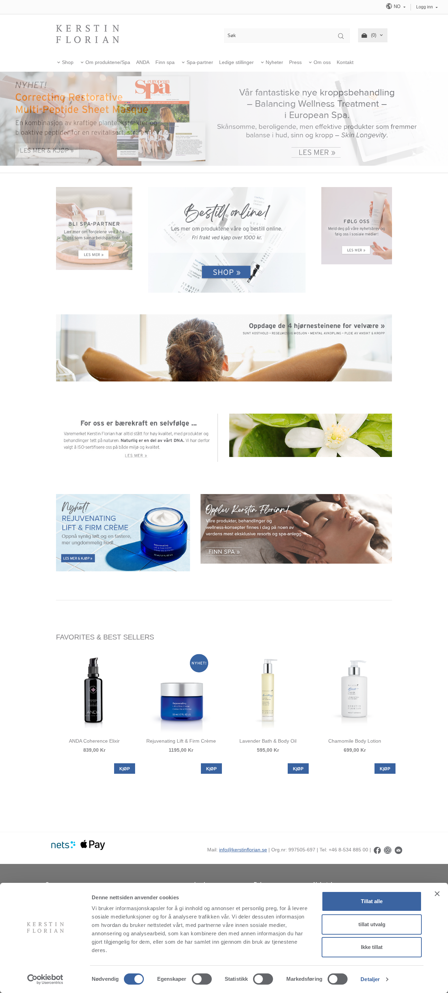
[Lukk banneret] (437, 893)
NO (397, 6)
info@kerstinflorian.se (243, 849)
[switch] (202, 979)
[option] (94, 712)
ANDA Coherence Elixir (94, 741)
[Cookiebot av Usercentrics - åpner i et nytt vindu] (45, 979)
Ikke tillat (372, 947)
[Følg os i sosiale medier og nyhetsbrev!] (356, 225)
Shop (68, 62)
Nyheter (274, 62)
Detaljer (370, 979)
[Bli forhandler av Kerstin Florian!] (94, 228)
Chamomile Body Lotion (354, 741)
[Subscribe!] (398, 849)
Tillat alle (372, 901)
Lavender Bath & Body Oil (267, 741)
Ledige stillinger (236, 62)
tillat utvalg (371, 924)
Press (295, 62)
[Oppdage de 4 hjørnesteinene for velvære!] (224, 347)
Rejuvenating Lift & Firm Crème (181, 741)
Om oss (322, 62)
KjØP (124, 768)
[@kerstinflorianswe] (388, 849)
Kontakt (345, 62)
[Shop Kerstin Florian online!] (227, 240)
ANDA (142, 62)
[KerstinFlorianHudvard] (377, 849)
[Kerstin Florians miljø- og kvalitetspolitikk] (137, 437)
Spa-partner (200, 62)
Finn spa (165, 62)
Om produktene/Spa (107, 62)
